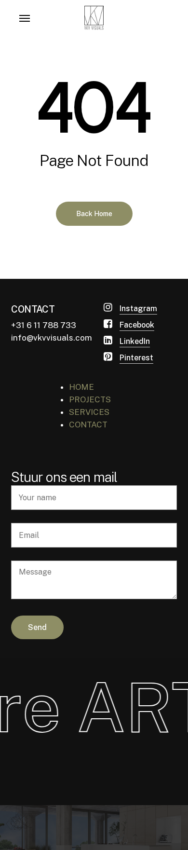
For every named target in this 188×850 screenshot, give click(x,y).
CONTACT (88, 424)
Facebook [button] (137, 324)
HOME (81, 387)
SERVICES (89, 412)
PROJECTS (90, 399)
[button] (24, 18)
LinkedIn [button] (135, 341)
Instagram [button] (138, 308)
